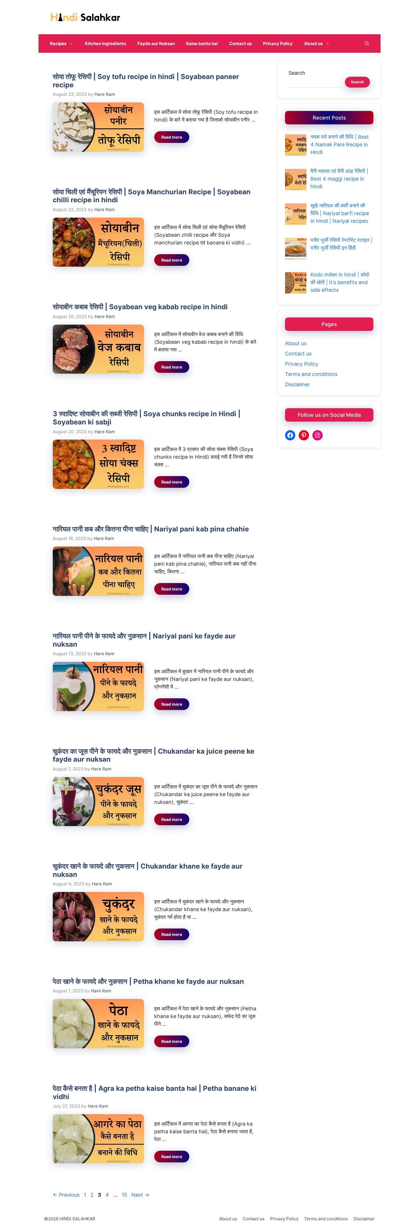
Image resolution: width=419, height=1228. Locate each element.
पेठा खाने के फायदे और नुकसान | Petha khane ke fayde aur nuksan (148, 981)
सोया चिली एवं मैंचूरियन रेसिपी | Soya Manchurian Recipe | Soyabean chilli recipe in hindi (152, 196)
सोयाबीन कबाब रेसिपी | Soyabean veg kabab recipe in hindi (140, 307)
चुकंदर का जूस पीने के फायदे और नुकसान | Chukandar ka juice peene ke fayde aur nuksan (153, 755)
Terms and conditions (311, 374)
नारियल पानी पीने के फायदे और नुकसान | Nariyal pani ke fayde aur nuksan (144, 640)
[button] (367, 43)
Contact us (240, 43)
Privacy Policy (278, 43)
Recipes (58, 43)
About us (313, 43)
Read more (171, 137)
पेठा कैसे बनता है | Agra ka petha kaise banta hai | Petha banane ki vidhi (155, 1092)
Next (140, 1195)
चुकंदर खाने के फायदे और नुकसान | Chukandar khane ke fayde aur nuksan (148, 870)
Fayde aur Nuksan (156, 43)
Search (296, 73)
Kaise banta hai (202, 43)
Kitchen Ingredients (105, 43)
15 (125, 1195)
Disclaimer (297, 384)
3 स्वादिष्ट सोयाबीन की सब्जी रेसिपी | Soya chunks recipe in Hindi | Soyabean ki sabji (147, 418)
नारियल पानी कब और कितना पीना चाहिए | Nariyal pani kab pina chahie (151, 529)
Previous (66, 1195)
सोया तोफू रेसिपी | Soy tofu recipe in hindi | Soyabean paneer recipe (146, 80)
